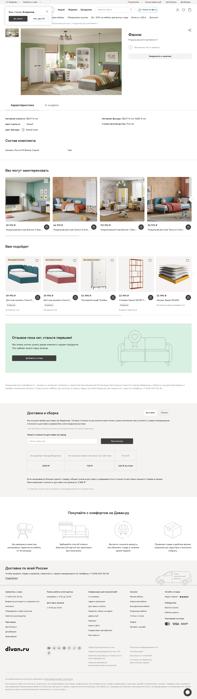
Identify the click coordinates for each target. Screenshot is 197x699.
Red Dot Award (171, 608)
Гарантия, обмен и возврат (100, 611)
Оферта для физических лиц (101, 647)
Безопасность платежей (141, 656)
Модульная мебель (138, 611)
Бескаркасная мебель (140, 606)
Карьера (92, 621)
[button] (178, 10)
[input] (115, 9)
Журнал (72, 9)
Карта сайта (94, 626)
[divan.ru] (17, 649)
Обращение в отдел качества (18, 611)
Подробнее (11, 578)
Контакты (9, 606)
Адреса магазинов (96, 602)
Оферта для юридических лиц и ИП (104, 651)
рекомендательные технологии (59, 679)
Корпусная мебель (138, 602)
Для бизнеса (11, 627)
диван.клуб (93, 616)
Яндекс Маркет (171, 597)
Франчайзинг (11, 637)
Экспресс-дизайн (138, 627)
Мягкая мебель (136, 597)
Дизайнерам (10, 632)
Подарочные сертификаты (100, 630)
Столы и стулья (137, 616)
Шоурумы (86, 9)
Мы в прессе (93, 635)
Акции (61, 9)
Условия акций (136, 651)
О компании (93, 597)
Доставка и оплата (96, 606)
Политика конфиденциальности (144, 647)
